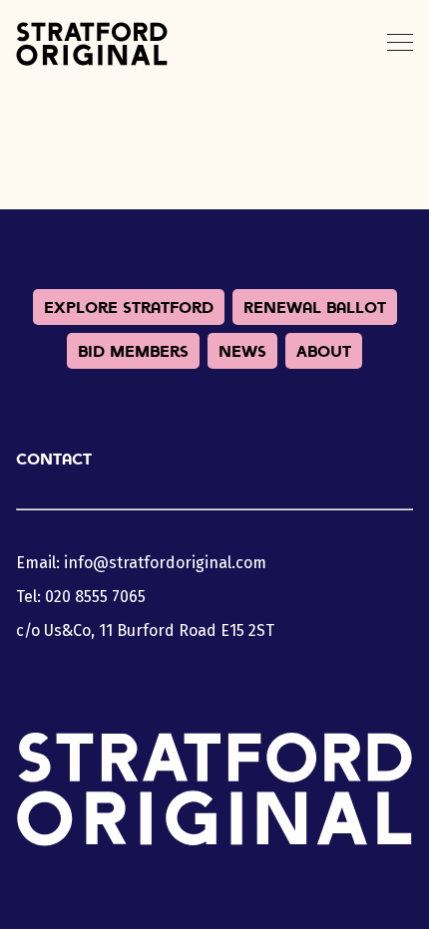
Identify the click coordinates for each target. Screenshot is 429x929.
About (323, 351)
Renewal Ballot (314, 307)
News (242, 351)
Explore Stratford (129, 307)
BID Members (133, 351)
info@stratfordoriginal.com (165, 562)
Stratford (92, 44)
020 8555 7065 (95, 596)
